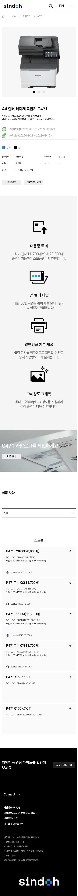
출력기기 (26, 16)
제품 (14, 16)
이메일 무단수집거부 (13, 823)
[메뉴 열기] (72, 6)
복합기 (40, 16)
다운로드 (12, 182)
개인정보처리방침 (12, 807)
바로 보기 (11, 456)
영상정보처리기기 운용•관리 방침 (19, 812)
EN (61, 6)
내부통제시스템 (11, 818)
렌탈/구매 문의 (34, 182)
